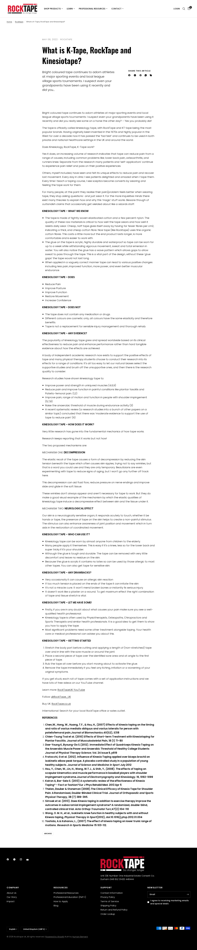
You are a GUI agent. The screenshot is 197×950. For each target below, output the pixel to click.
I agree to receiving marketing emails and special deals (169, 902)
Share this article (139, 71)
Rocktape (19, 21)
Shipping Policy (108, 905)
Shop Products (52, 8)
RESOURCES (61, 888)
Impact (10, 901)
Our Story (12, 897)
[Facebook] (129, 75)
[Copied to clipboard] (151, 75)
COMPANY (13, 888)
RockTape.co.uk (61, 704)
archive (48, 833)
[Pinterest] (141, 75)
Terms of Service (110, 901)
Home (9, 21)
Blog (56, 905)
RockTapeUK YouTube (71, 690)
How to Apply (61, 901)
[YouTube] (29, 860)
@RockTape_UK (61, 697)
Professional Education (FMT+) (70, 897)
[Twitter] (16, 859)
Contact (116, 8)
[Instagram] (23, 859)
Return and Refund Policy (114, 909)
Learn (70, 8)
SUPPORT (106, 888)
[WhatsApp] (146, 75)
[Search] (183, 8)
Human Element (80, 936)
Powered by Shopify (54, 936)
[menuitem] (53, 9)
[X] (135, 75)
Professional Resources (92, 8)
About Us (11, 892)
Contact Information (112, 892)
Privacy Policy (108, 897)
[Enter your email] (187, 894)
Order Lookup (108, 914)
